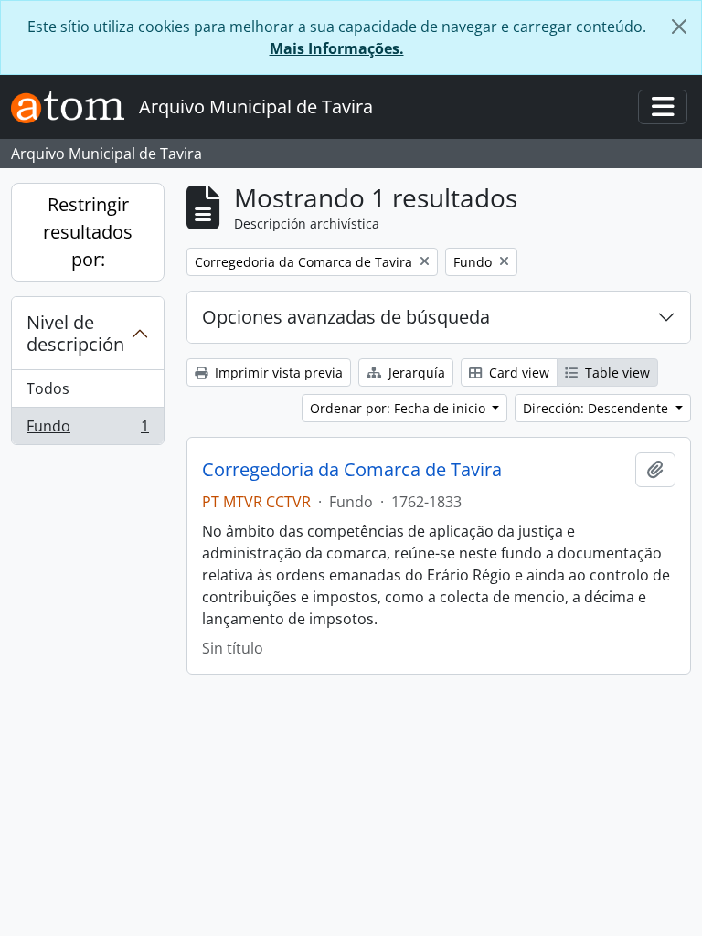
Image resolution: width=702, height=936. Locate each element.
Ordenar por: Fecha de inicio (399, 408)
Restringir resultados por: (88, 231)
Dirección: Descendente (597, 408)
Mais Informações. (337, 48)
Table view (615, 372)
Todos (48, 388)
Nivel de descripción (75, 333)
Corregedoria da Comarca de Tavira (352, 470)
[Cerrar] (679, 26)
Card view (517, 372)
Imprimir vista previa (277, 372)
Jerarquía (415, 372)
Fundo (87, 430)
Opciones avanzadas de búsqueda (346, 316)
